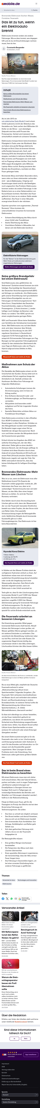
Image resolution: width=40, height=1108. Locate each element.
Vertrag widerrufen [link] (8, 1070)
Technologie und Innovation (27, 880)
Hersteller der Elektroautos (15, 371)
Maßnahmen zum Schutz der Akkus (15, 99)
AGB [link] (3, 1067)
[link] (19, 267)
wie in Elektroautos (14, 181)
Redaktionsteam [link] (21, 1022)
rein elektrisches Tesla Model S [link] (13, 121)
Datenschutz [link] (6, 1076)
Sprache (5, 1092)
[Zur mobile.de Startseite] (11, 4)
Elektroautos (7, 884)
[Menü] (36, 4)
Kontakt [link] (4, 1073)
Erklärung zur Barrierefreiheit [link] (11, 1082)
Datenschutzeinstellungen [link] (10, 1079)
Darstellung (6, 1099)
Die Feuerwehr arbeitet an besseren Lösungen (19, 107)
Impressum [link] (5, 1064)
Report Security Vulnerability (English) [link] (14, 1085)
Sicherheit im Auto (9, 10)
